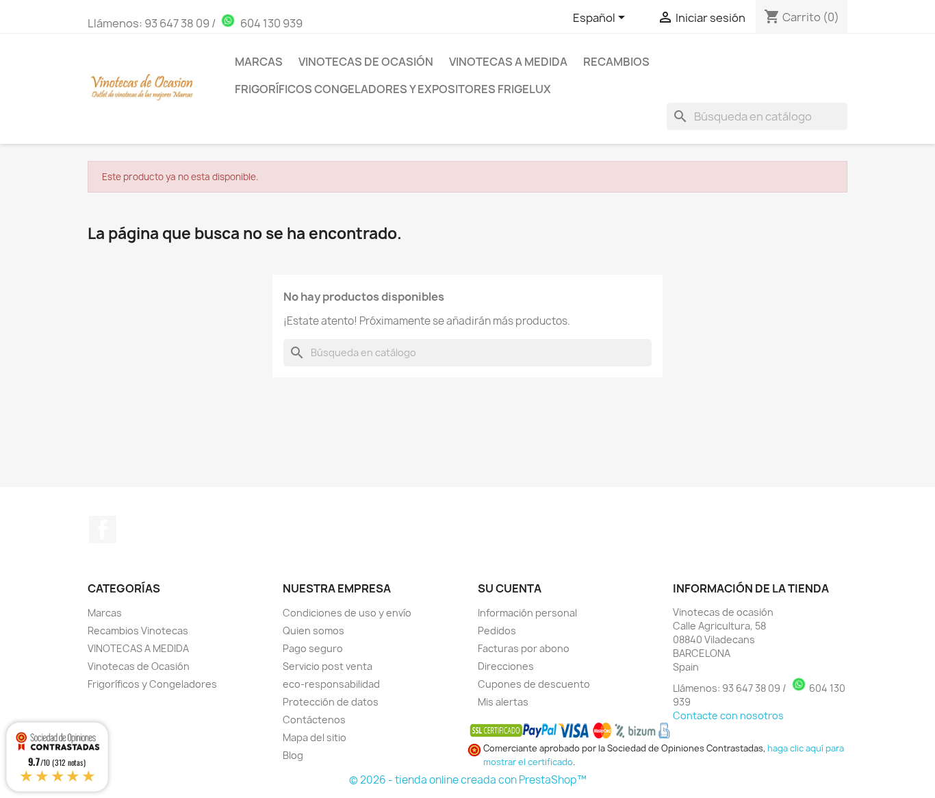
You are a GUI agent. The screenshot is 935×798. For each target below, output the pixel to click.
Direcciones (506, 666)
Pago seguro (313, 648)
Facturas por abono (523, 648)
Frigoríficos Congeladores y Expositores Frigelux (393, 89)
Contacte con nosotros (728, 715)
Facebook (102, 529)
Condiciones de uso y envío (347, 612)
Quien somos (313, 630)
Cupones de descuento (534, 683)
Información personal (527, 612)
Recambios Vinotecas (138, 630)
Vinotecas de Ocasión (365, 61)
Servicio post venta (327, 666)
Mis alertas (503, 701)
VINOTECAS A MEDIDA (138, 648)
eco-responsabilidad (331, 683)
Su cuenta (509, 588)
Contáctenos (314, 719)
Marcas (259, 61)
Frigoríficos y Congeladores (152, 683)
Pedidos (497, 630)
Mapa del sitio (314, 737)
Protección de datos (331, 701)
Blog (293, 755)
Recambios (616, 61)
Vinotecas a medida (508, 61)
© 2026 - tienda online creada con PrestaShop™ (468, 780)
